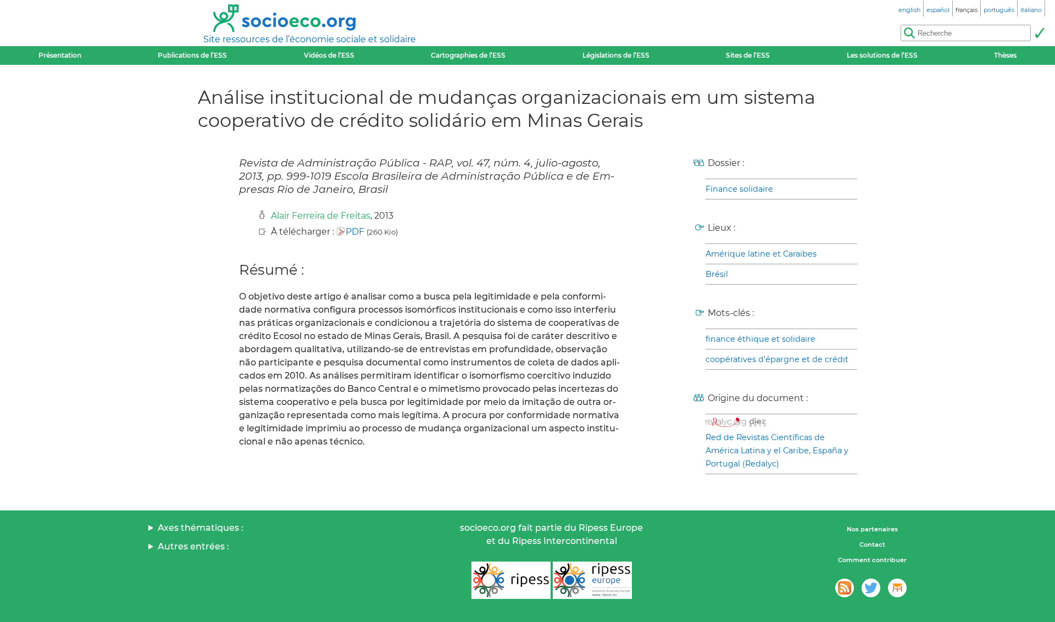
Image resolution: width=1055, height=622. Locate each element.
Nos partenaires (872, 529)
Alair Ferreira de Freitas (320, 215)
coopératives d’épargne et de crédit (777, 359)
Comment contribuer (872, 560)
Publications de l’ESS (192, 55)
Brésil (717, 274)
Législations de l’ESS (615, 55)
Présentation (59, 55)
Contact (872, 544)
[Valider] (1039, 32)
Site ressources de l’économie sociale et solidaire (309, 39)
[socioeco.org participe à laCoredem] (897, 588)
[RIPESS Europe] (592, 580)
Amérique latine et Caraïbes (761, 254)
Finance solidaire (739, 189)
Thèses (1005, 55)
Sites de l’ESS (748, 55)
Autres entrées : (193, 546)
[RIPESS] (511, 580)
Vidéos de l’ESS (329, 55)
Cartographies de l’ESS (468, 55)
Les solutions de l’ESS (882, 55)
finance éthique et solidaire (760, 339)
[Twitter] (871, 588)
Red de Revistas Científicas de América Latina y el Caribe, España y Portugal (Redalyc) (777, 450)
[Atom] (844, 588)
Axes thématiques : (200, 528)
